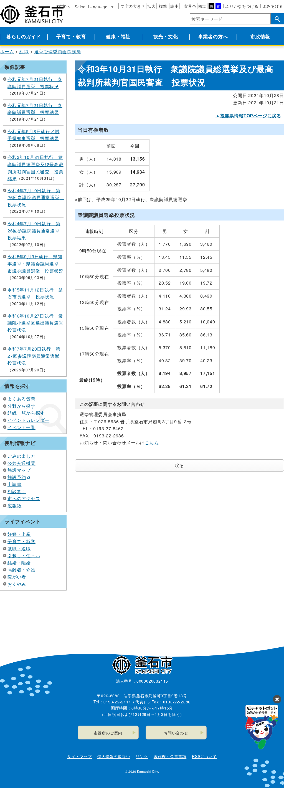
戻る (179, 465)
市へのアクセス (23, 498)
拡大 (151, 6)
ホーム (7, 51)
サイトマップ (79, 756)
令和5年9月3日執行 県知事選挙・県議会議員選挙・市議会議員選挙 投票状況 (35, 263)
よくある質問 (21, 399)
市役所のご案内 (108, 733)
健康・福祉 (118, 36)
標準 (163, 6)
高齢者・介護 (21, 569)
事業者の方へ (213, 36)
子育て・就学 (21, 541)
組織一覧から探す (26, 413)
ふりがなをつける (241, 6)
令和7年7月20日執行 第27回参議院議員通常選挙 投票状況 (35, 356)
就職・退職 (19, 548)
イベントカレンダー (28, 420)
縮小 (174, 6)
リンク (142, 756)
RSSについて (204, 756)
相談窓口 (16, 491)
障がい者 (16, 577)
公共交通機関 (21, 463)
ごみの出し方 (21, 456)
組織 (24, 51)
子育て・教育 (71, 36)
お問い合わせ (176, 733)
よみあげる (273, 6)
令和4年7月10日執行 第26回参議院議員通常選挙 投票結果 (35, 230)
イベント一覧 (21, 427)
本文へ (64, 6)
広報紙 (14, 505)
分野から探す (21, 406)
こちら (152, 442)
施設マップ (19, 470)
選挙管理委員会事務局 (57, 51)
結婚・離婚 (19, 562)
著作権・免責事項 (170, 756)
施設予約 (16, 477)
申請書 (14, 484)
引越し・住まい (23, 555)
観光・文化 (165, 36)
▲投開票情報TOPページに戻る (248, 115)
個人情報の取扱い (113, 756)
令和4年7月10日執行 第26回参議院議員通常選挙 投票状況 (35, 197)
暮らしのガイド (23, 36)
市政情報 (260, 36)
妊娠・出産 (19, 534)
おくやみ (16, 584)
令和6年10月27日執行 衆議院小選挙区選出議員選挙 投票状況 (37, 323)
